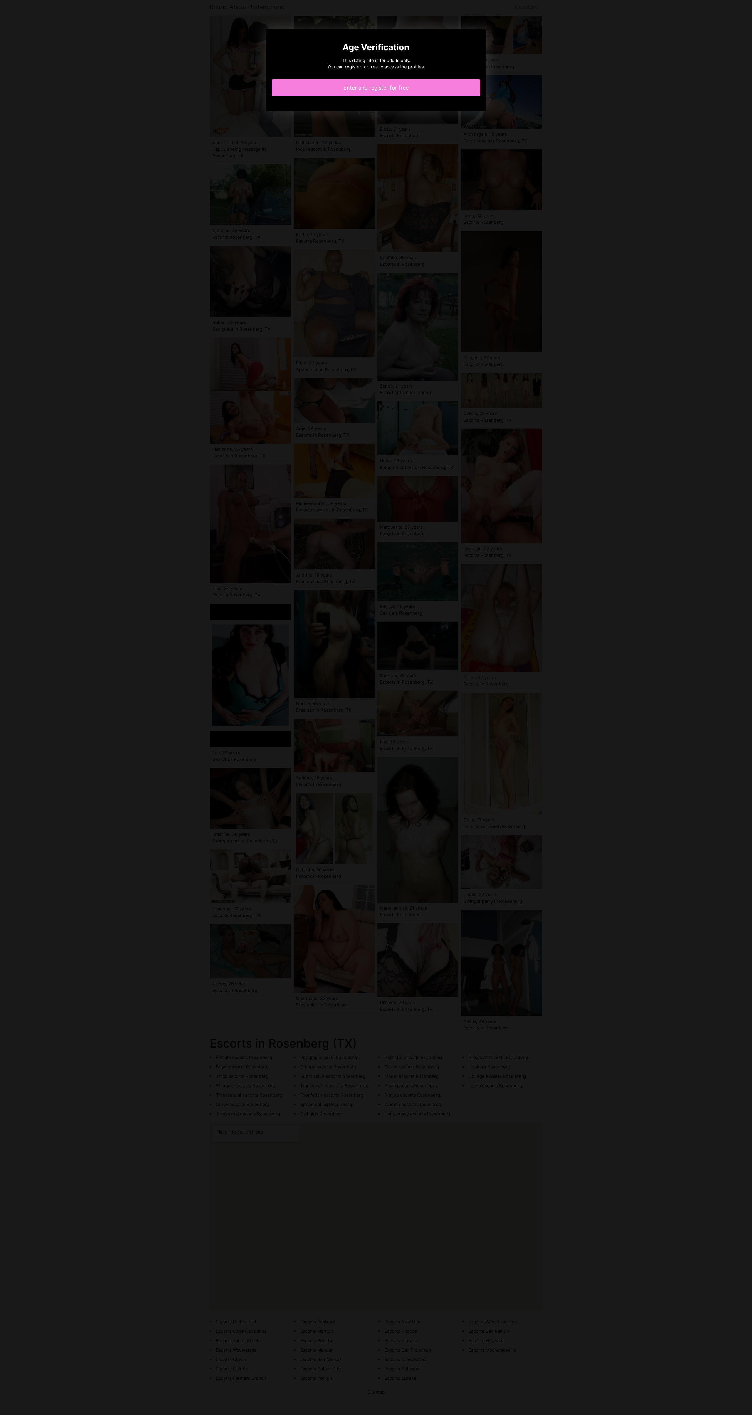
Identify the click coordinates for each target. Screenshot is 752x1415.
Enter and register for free (376, 88)
